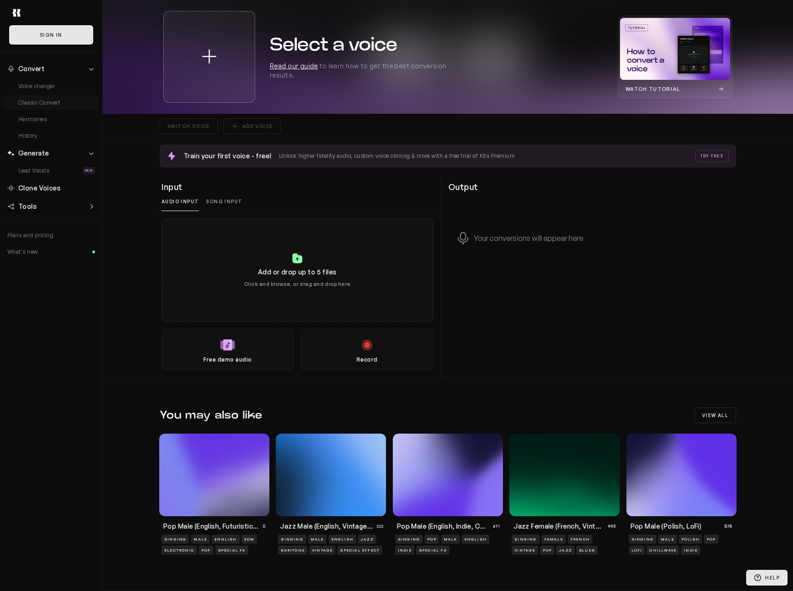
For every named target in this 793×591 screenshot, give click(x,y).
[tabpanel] (297, 294)
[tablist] (297, 201)
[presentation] (297, 294)
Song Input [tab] (224, 201)
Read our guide (294, 66)
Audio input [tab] (180, 201)
